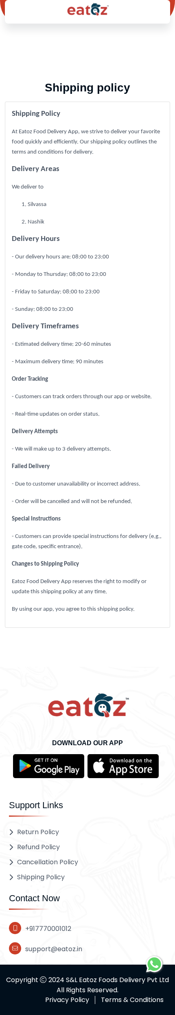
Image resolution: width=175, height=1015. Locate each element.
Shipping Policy (41, 877)
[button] (48, 765)
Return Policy (38, 832)
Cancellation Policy (47, 862)
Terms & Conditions (132, 999)
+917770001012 (48, 928)
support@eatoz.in (53, 949)
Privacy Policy (67, 999)
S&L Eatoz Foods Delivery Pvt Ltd (117, 980)
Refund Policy (38, 847)
